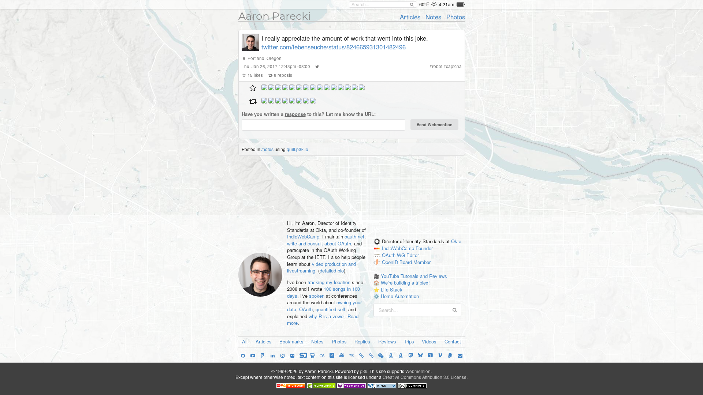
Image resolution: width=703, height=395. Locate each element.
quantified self (330, 309)
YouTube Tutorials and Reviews (414, 275)
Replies (362, 341)
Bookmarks (291, 341)
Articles (410, 16)
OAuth (306, 309)
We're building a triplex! (405, 282)
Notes (433, 16)
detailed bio (332, 270)
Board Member (415, 262)
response (295, 113)
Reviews (387, 341)
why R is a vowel (327, 316)
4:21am (446, 4)
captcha (454, 66)
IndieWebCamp (303, 236)
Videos (429, 341)
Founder (424, 248)
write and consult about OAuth (319, 243)
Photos (455, 16)
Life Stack (391, 289)
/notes (267, 149)
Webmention (418, 371)
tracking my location (329, 282)
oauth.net (354, 236)
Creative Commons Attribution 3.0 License (424, 377)
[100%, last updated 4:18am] (461, 4)
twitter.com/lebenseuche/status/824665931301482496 (333, 46)
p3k (363, 371)
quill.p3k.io (297, 149)
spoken (316, 295)
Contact (453, 341)
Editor (412, 255)
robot (437, 66)
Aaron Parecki (274, 16)
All (245, 341)
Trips (409, 341)
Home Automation (400, 296)
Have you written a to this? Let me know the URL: (309, 114)
